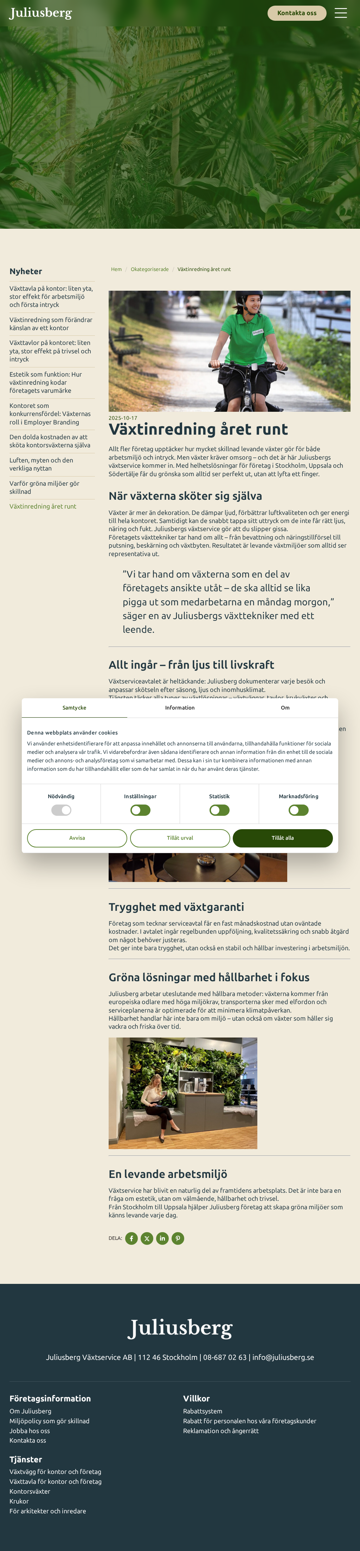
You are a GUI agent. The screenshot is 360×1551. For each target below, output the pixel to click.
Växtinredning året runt (42, 506)
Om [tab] (285, 708)
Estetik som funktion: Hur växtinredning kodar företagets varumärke (45, 383)
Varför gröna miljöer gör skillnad (44, 488)
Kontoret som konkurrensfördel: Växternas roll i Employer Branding (50, 414)
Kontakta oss (297, 13)
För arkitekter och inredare (47, 1511)
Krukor (19, 1501)
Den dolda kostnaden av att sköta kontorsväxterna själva (49, 441)
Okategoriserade (150, 269)
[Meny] (341, 13)
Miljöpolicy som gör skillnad (49, 1421)
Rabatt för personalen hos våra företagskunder (249, 1421)
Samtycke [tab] (74, 708)
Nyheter (25, 271)
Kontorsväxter (29, 1491)
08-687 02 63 (225, 1357)
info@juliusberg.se (283, 1357)
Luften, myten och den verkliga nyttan (41, 464)
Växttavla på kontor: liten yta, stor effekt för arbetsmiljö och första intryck (51, 297)
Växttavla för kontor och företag (55, 1482)
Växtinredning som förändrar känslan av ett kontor (50, 324)
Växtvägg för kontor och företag (55, 1472)
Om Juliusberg (30, 1411)
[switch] (140, 810)
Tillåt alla (283, 838)
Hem (116, 269)
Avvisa (77, 838)
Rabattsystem (203, 1411)
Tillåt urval (180, 838)
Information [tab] (180, 708)
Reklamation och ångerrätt (221, 1431)
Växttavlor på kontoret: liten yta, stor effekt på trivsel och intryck (50, 351)
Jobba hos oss (29, 1431)
